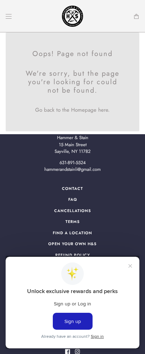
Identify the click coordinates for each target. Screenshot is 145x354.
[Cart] (136, 16)
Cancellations (72, 210)
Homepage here (89, 110)
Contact (72, 188)
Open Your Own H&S (72, 244)
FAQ (72, 199)
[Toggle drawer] (9, 16)
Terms (72, 221)
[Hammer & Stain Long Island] (72, 16)
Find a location (72, 233)
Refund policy (72, 255)
